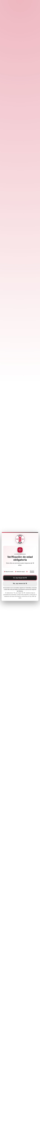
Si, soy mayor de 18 (20, 578)
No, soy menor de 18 (20, 583)
